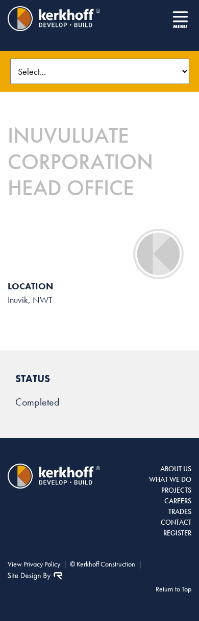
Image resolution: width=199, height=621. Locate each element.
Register (177, 532)
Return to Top (173, 588)
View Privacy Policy (34, 564)
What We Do (170, 479)
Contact (176, 522)
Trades (179, 511)
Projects (176, 490)
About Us (175, 468)
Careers (177, 500)
